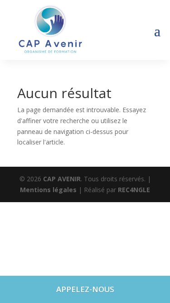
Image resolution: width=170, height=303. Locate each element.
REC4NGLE (134, 189)
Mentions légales (49, 189)
